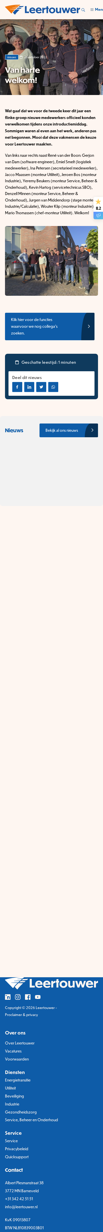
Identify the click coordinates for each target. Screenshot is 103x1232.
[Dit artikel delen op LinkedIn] (29, 387)
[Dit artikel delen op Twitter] (41, 387)
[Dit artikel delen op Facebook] (17, 387)
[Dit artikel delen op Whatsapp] (53, 387)
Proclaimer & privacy (21, 1014)
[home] (42, 10)
